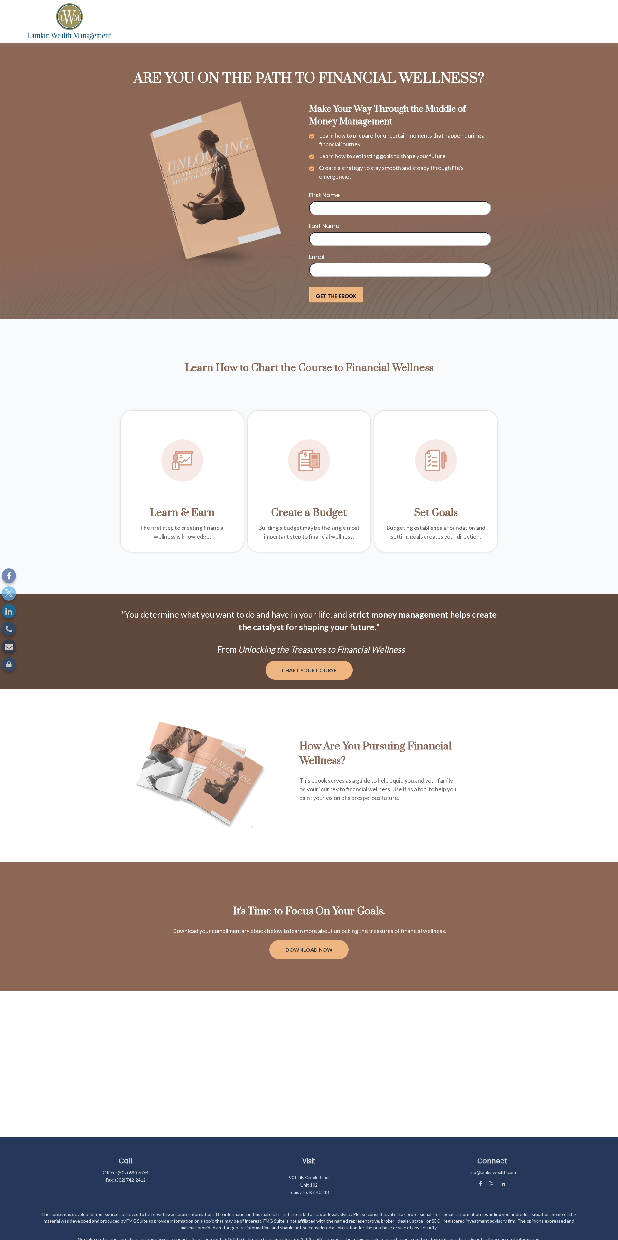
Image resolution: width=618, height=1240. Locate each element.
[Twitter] (9, 593)
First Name (324, 195)
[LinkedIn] (9, 611)
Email (316, 257)
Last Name (324, 226)
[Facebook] (9, 575)
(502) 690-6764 (133, 1172)
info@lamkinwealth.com (492, 1172)
